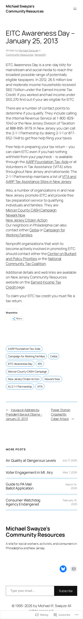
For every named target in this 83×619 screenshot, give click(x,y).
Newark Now (15, 215)
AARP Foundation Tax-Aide (47, 161)
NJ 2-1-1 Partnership (20, 386)
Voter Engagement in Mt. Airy (29, 472)
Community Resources (19, 54)
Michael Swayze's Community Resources (25, 9)
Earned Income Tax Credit (33, 285)
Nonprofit (40, 54)
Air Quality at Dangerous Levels (31, 460)
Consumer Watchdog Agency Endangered (23, 502)
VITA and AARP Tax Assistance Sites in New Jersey (41, 179)
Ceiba (34, 229)
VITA (40, 386)
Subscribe (66, 591)
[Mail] (73, 568)
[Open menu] (75, 9)
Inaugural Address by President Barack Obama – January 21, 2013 (24, 414)
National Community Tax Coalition (33, 261)
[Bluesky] (63, 568)
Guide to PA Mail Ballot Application (20, 486)
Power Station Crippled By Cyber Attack (60, 414)
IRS (40, 364)
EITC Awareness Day (20, 364)
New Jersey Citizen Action (26, 220)
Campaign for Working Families (26, 356)
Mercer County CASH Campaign (31, 210)
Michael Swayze (28, 50)
